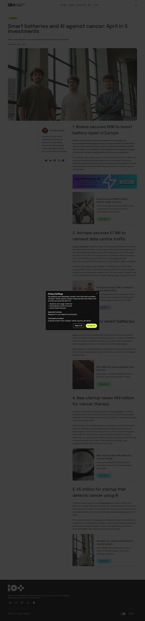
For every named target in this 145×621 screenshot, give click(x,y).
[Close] (97, 293)
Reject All (78, 326)
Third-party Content (56, 318)
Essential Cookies (55, 312)
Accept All (91, 326)
